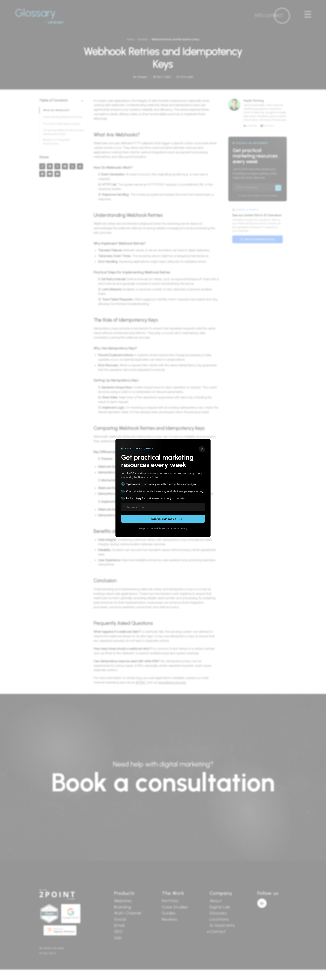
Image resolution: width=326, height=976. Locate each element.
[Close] (202, 449)
